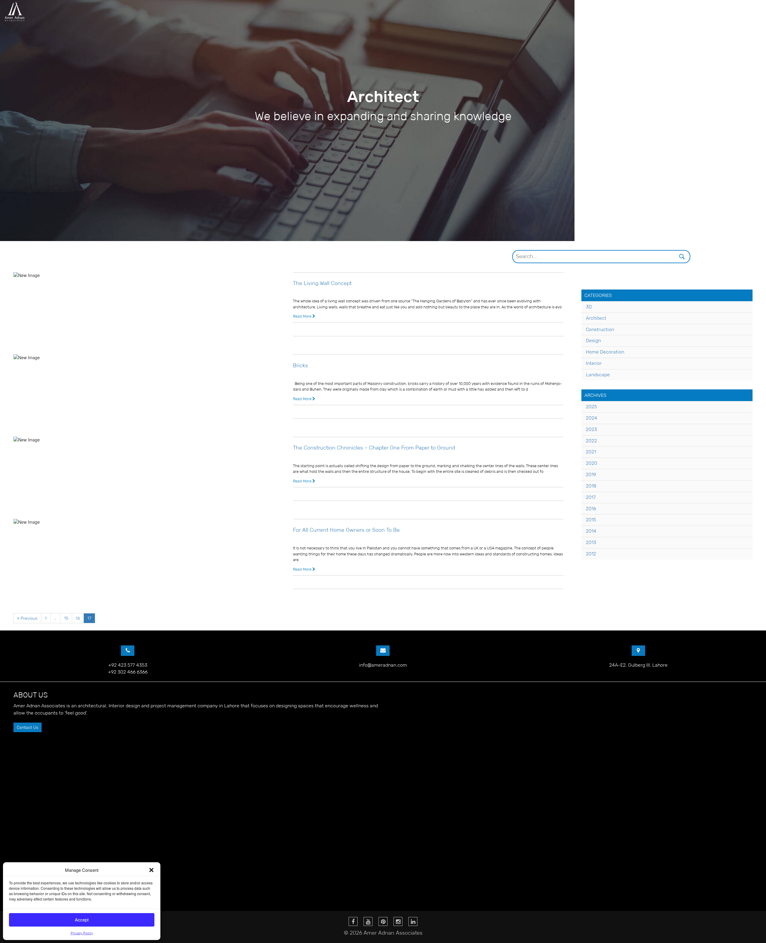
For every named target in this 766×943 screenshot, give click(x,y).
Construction (600, 329)
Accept (82, 919)
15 (66, 618)
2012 (591, 554)
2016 (591, 508)
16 (78, 618)
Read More (302, 316)
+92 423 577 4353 (127, 665)
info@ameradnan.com (383, 665)
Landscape (598, 374)
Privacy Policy (82, 933)
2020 (591, 463)
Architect (596, 318)
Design (593, 340)
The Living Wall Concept (322, 283)
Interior (594, 363)
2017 (591, 497)
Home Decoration (605, 352)
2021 (591, 452)
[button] (151, 870)
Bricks (300, 365)
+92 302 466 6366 (128, 672)
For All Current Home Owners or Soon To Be (346, 530)
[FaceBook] (353, 921)
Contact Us (27, 727)
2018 (591, 486)
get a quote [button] (746, 11)
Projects (645, 12)
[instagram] (397, 921)
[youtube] (368, 921)
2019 (591, 474)
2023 (591, 429)
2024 (591, 418)
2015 (591, 519)
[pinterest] (383, 921)
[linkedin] (412, 921)
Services (676, 12)
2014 (591, 531)
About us (610, 12)
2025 (591, 406)
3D (589, 307)
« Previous (27, 618)
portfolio (709, 12)
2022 (591, 441)
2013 (591, 542)
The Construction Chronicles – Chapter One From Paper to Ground (374, 447)
